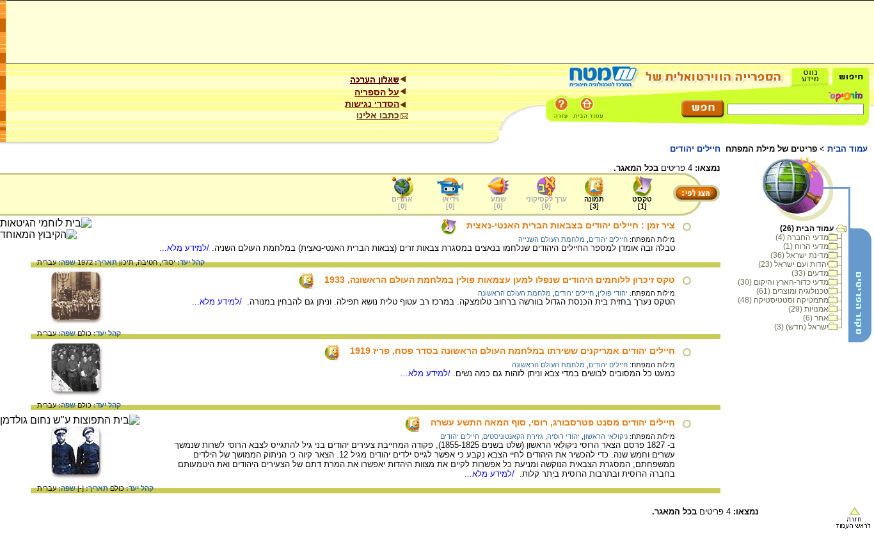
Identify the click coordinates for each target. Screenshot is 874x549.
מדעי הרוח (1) (806, 246)
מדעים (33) (810, 273)
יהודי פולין (613, 293)
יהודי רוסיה (563, 436)
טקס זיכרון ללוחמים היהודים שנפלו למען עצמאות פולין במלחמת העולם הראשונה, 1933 (499, 279)
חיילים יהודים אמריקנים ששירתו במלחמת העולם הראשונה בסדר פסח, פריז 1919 (512, 351)
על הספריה (376, 92)
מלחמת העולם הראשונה (514, 293)
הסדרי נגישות (372, 104)
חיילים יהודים (608, 239)
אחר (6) (816, 318)
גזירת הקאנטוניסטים (513, 436)
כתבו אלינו (377, 115)
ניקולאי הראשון (606, 436)
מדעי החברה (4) (802, 237)
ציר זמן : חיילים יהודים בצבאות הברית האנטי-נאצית (570, 225)
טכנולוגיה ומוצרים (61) (792, 291)
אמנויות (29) (808, 309)
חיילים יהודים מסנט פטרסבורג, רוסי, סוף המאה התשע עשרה (553, 422)
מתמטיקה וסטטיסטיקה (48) (783, 300)
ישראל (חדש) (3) (801, 326)
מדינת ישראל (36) (799, 255)
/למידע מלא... (185, 248)
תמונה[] (594, 202)
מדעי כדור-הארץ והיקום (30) (783, 282)
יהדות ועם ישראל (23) (793, 264)
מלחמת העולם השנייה (551, 239)
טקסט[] (642, 202)
